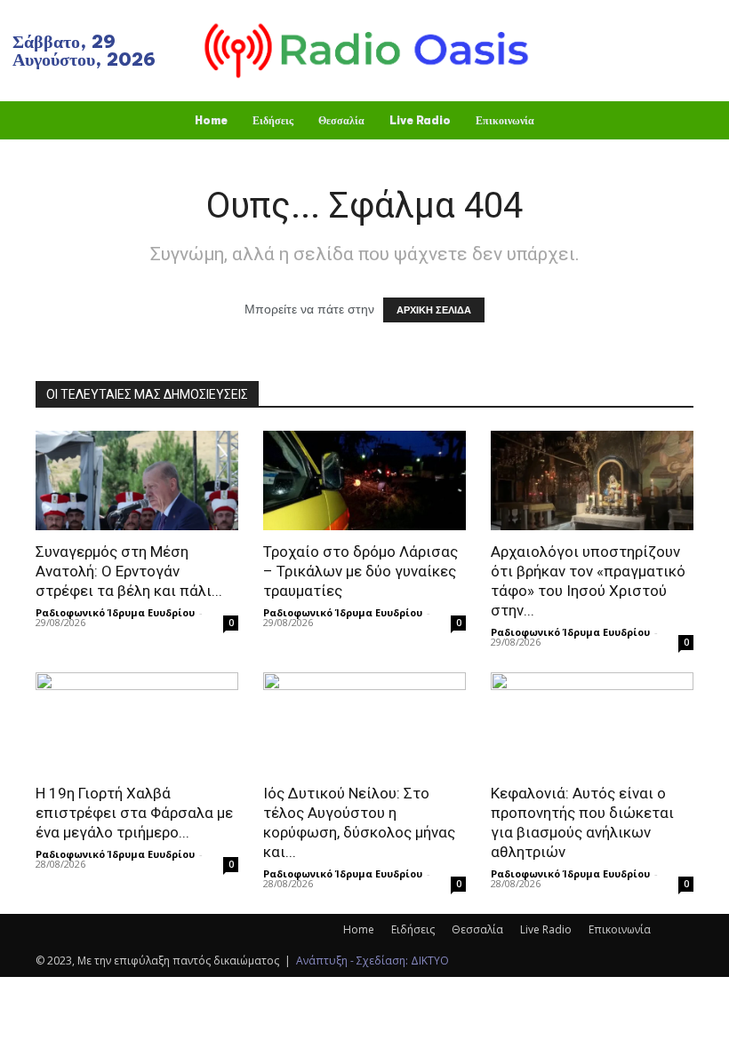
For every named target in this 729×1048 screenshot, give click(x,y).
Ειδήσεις (413, 929)
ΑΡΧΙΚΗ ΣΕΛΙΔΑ (434, 310)
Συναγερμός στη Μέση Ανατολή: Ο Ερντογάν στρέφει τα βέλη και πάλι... (129, 571)
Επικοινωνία (620, 929)
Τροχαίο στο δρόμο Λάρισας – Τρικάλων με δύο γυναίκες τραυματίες (360, 571)
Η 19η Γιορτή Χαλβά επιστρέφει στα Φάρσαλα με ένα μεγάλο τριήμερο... (134, 812)
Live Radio (546, 929)
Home (358, 929)
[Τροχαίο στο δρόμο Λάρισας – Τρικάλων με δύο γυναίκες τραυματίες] (364, 480)
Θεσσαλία (477, 929)
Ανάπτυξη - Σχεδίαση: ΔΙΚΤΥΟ (372, 960)
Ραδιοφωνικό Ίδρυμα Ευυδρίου (115, 612)
